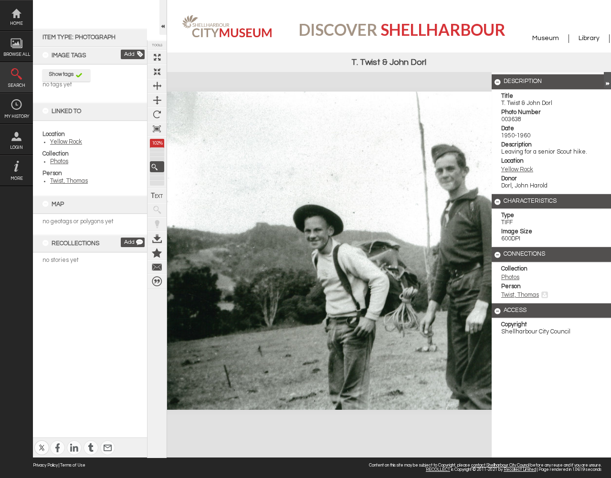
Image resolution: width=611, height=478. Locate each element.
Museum (545, 38)
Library (589, 38)
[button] (157, 166)
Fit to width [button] (157, 86)
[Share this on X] (41, 441)
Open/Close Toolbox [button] (163, 17)
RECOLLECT (438, 470)
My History (16, 116)
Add (129, 54)
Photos (59, 161)
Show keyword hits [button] (157, 210)
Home (16, 23)
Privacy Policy (45, 465)
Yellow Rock (66, 142)
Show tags (61, 74)
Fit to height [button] (157, 100)
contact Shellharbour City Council (500, 465)
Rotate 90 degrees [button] (157, 114)
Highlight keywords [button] (157, 224)
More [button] (17, 179)
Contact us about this (157, 267)
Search (16, 85)
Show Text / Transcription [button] (157, 195)
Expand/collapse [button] (607, 80)
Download (157, 238)
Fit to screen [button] (157, 71)
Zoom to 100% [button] (157, 129)
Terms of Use (72, 465)
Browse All (16, 54)
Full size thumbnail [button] (157, 57)
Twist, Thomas (69, 181)
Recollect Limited (520, 470)
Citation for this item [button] (157, 281)
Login (16, 147)
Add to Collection (157, 253)
